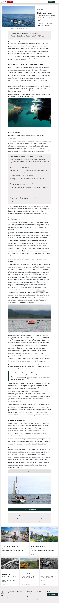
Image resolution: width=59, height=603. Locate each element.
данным (35, 51)
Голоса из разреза (27, 573)
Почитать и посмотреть (30, 597)
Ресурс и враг (45, 573)
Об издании (29, 591)
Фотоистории (40, 595)
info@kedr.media (18, 593)
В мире (38, 599)
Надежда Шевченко (6, 554)
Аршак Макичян (5, 584)
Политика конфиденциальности (13, 595)
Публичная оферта (10, 597)
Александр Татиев (44, 584)
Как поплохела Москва (39, 546)
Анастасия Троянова (26, 584)
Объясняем (40, 9)
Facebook (35, 518)
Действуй (10, 1)
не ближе (46, 248)
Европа (38, 597)
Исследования (30, 593)
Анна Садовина (34, 554)
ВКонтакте (28, 518)
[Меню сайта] (57, 2)
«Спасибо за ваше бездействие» (7, 573)
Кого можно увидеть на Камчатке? (29, 471)
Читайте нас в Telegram (43, 25)
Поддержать (51, 1)
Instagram (41, 518)
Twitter (22, 518)
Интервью (29, 599)
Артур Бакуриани (49, 23)
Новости (39, 591)
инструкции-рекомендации (17, 161)
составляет (30, 456)
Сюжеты (4, 544)
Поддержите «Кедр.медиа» (29, 509)
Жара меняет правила (10, 546)
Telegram (17, 518)
